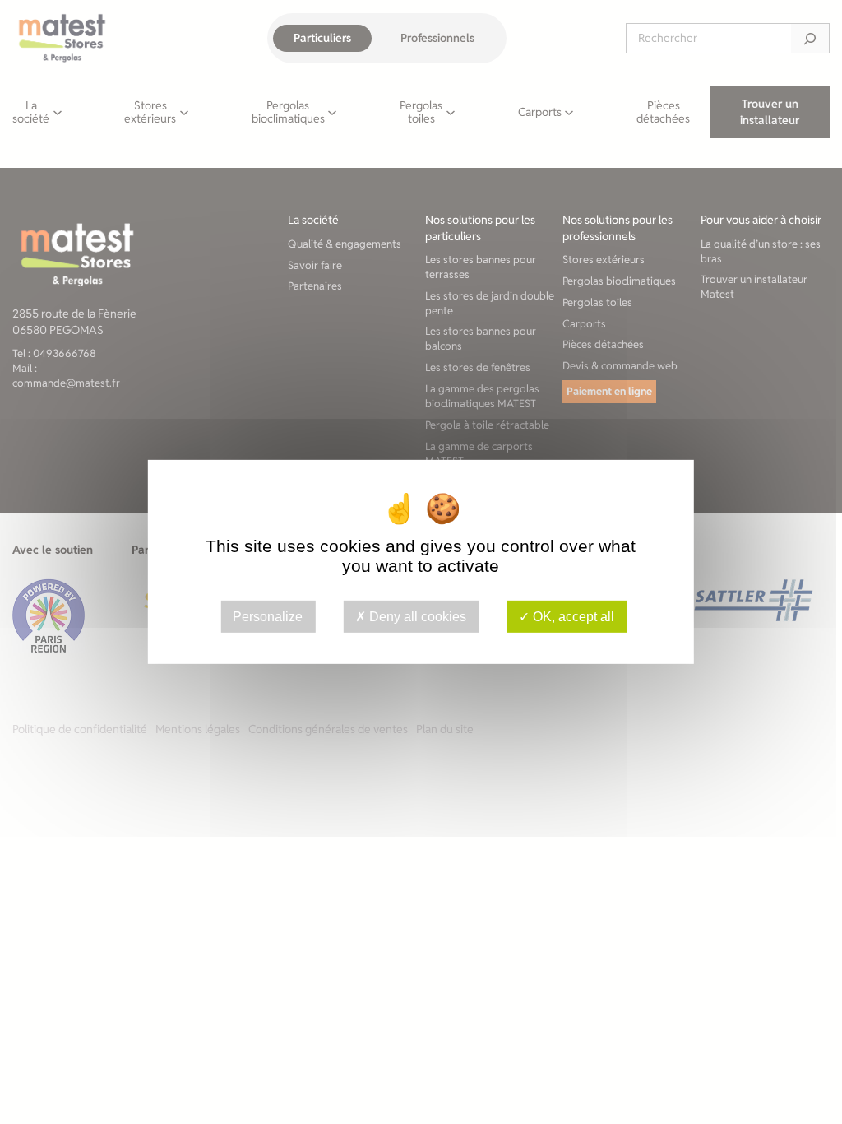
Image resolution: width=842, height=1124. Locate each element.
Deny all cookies (416, 617)
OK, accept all (572, 617)
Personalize (268, 617)
